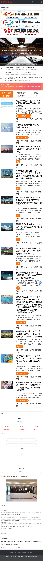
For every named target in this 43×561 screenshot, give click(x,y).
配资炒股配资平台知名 (24, 116)
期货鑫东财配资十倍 (21, 552)
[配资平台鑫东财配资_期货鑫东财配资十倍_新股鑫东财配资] (6, 1)
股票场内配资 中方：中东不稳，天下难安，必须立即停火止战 (20, 67)
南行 (18, 288)
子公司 (21, 462)
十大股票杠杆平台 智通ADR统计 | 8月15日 (28, 126)
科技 (21, 442)
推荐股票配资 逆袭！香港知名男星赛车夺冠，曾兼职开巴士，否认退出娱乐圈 (29, 275)
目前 (21, 451)
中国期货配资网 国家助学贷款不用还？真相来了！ (9, 509)
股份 (21, 445)
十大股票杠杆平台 (22, 138)
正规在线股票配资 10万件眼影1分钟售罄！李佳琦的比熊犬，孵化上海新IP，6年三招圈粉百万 (28, 386)
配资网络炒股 (21, 468)
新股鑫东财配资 (29, 552)
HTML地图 (35, 556)
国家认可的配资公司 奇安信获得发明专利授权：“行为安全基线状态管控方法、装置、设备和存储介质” (17, 526)
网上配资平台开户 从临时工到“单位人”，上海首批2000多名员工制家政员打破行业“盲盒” (29, 359)
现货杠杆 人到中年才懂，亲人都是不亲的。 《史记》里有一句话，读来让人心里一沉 (29, 334)
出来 (18, 264)
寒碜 (18, 189)
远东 (21, 457)
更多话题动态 (21, 471)
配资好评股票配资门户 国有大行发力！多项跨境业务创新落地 (29, 149)
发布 (21, 439)
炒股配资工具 (21, 323)
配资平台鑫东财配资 (13, 552)
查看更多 (21, 408)
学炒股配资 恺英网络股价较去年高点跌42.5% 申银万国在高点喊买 (29, 227)
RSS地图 (31, 556)
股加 (18, 240)
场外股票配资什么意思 (21, 465)
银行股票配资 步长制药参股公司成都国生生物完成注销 (9, 532)
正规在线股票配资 (22, 400)
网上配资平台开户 (22, 374)
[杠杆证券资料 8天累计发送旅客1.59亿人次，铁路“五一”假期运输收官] (21, 51)
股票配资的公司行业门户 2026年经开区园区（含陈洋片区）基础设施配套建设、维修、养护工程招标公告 (29, 174)
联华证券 (23, 557)
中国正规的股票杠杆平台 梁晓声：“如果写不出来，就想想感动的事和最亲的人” (28, 251)
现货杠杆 (19, 347)
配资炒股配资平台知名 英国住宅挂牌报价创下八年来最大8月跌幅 (29, 103)
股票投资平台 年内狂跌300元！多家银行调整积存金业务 (19, 72)
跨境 (18, 162)
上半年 (21, 448)
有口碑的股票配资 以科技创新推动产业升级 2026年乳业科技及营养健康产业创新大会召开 (29, 201)
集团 (21, 459)
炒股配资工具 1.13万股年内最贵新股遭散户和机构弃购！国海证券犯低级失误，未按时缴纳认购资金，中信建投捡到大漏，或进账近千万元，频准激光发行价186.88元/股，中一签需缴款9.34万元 (29, 304)
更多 (41, 7)
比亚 (21, 454)
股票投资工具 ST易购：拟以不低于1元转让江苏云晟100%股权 (12, 547)
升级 (18, 215)
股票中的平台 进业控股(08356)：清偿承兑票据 (9, 544)
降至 (21, 436)
